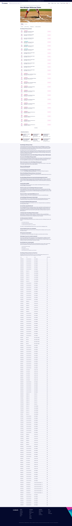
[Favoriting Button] (51, 7)
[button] (21, 26)
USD (67, 3)
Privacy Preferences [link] (56, 522)
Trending (52, 3)
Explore (49, 3)
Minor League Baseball (28, 5)
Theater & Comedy (62, 3)
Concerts (58, 3)
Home (21, 5)
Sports (55, 3)
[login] (69, 3)
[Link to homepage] (5, 3)
